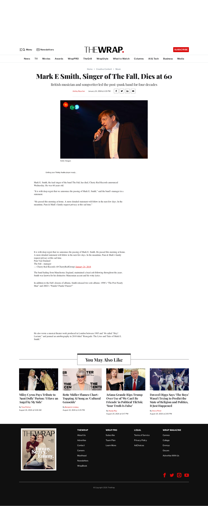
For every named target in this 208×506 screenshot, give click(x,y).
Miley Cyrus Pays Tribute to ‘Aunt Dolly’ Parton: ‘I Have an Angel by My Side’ (38, 398)
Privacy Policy (140, 440)
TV (36, 58)
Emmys (166, 445)
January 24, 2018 (83, 266)
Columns (139, 58)
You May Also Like (104, 360)
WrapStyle (102, 58)
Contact (81, 445)
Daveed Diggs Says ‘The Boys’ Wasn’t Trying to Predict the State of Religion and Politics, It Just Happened (169, 400)
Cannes (166, 435)
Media (180, 58)
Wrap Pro (111, 430)
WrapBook (82, 466)
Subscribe (181, 49)
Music (118, 69)
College (166, 440)
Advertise (81, 440)
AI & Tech (153, 58)
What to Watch (121, 58)
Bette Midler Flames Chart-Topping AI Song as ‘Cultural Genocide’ (82, 398)
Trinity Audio (60, 172)
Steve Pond (156, 411)
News (27, 58)
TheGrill (87, 58)
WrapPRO (73, 58)
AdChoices (139, 445)
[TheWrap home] (104, 50)
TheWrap (82, 430)
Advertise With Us (171, 455)
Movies (46, 58)
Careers (80, 450)
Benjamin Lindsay (72, 407)
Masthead (81, 455)
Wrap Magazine (172, 430)
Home (90, 69)
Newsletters (47, 49)
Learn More (111, 445)
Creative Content (104, 69)
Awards (59, 58)
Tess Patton (26, 407)
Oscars (166, 450)
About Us (81, 435)
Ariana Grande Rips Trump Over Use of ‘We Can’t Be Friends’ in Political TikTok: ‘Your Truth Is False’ (124, 400)
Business (168, 58)
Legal (137, 430)
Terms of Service (142, 435)
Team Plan (110, 440)
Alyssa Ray (113, 411)
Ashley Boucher (79, 91)
